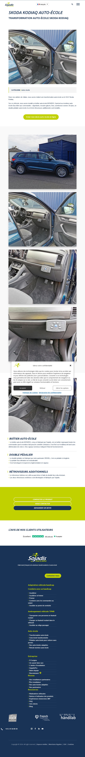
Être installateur (35, 682)
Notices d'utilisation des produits (41, 696)
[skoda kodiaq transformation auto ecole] (42, 189)
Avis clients (33, 704)
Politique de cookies (30, 393)
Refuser (42, 388)
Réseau (31, 675)
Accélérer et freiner (36, 595)
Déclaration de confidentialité (50, 393)
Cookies (71, 744)
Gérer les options (62, 388)
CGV (64, 744)
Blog (31, 706)
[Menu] (78, 4)
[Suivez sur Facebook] (35, 728)
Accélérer (32, 593)
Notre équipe (34, 670)
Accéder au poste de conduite (40, 605)
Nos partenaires (35, 687)
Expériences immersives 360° (39, 699)
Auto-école (33, 631)
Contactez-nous (53, 576)
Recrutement (34, 673)
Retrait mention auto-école (39, 648)
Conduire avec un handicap (39, 589)
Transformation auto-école (38, 635)
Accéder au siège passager (39, 625)
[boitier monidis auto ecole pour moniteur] (42, 361)
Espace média (42, 744)
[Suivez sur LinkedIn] (39, 728)
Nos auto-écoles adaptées (38, 645)
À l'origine (33, 660)
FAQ (31, 701)
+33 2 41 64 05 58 (11, 729)
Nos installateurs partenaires (39, 679)
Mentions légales (55, 744)
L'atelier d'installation (37, 665)
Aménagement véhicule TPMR (41, 611)
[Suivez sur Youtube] (42, 728)
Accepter (23, 388)
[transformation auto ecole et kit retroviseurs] (42, 84)
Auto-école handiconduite (38, 638)
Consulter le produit (42, 499)
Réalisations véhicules (37, 694)
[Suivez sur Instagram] (31, 728)
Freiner (32, 598)
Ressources (33, 690)
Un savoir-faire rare (36, 663)
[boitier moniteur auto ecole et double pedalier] (42, 304)
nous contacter (42, 504)
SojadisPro (33, 668)
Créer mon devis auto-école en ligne (41, 117)
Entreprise (32, 656)
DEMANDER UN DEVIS (42, 508)
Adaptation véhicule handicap (41, 585)
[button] (70, 366)
